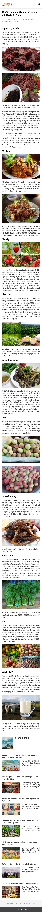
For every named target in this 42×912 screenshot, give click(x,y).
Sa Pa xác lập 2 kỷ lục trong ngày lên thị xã (19, 864)
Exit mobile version (21, 909)
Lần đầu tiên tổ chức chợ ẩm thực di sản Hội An (20, 883)
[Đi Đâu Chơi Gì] (7, 743)
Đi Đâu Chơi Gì (22, 738)
